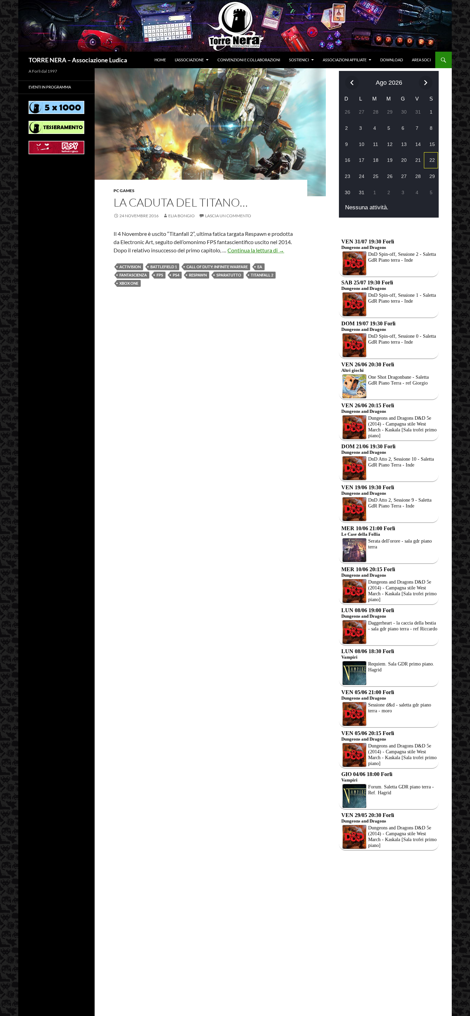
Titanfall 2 (262, 275)
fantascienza (133, 275)
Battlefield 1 (163, 266)
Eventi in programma (50, 87)
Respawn (198, 275)
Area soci (421, 59)
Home (160, 59)
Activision (130, 266)
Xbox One (128, 283)
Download (391, 59)
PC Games (124, 190)
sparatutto (228, 275)
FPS (160, 275)
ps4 (176, 275)
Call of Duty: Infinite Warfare (217, 266)
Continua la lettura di (255, 250)
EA (259, 266)
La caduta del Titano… (181, 202)
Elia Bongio (181, 215)
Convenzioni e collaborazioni (248, 59)
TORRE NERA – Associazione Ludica (78, 60)
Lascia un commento (228, 215)
